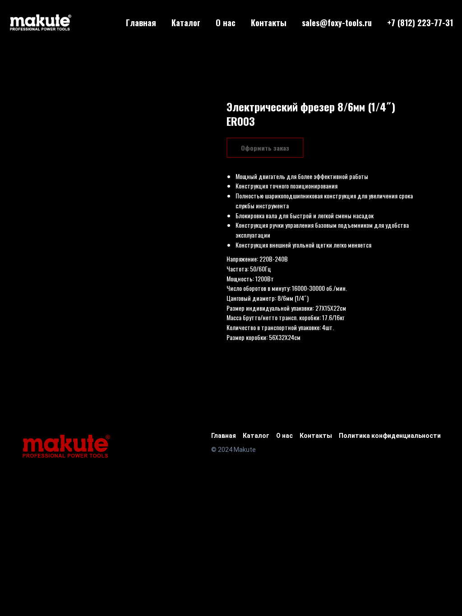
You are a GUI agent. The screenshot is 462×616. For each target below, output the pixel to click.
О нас (226, 22)
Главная (141, 22)
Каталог (185, 22)
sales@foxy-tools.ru (337, 22)
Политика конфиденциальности (390, 435)
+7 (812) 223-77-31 (420, 22)
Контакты (268, 22)
